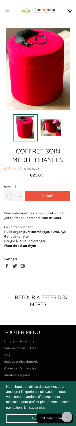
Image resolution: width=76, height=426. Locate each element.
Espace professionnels (21, 362)
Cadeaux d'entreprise (20, 368)
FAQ (7, 355)
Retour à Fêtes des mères (40, 300)
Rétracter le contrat (54, 418)
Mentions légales (17, 375)
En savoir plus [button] (34, 407)
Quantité (10, 186)
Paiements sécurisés (20, 348)
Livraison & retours (19, 341)
